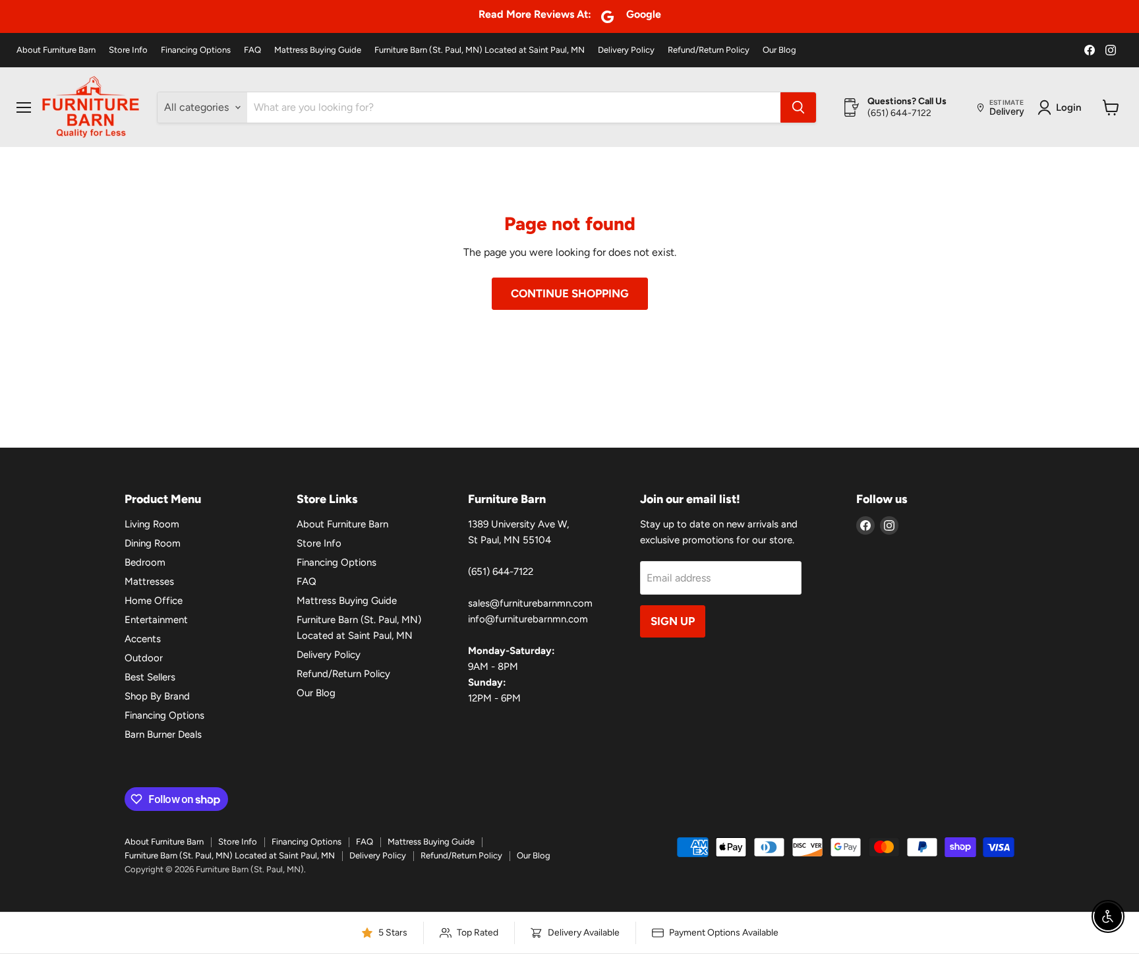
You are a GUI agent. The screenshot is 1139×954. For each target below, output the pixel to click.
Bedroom (145, 562)
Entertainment (156, 620)
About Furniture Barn (56, 50)
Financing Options (196, 50)
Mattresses (149, 581)
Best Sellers (150, 677)
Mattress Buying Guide (317, 50)
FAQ (252, 50)
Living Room (152, 524)
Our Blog (779, 50)
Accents (143, 639)
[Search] (798, 107)
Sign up (673, 621)
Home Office (154, 601)
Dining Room (153, 543)
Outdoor (144, 658)
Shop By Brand (157, 696)
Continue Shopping (570, 293)
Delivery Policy (626, 50)
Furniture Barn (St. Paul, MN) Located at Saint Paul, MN (479, 50)
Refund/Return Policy (708, 50)
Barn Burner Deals (163, 734)
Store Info (128, 50)
